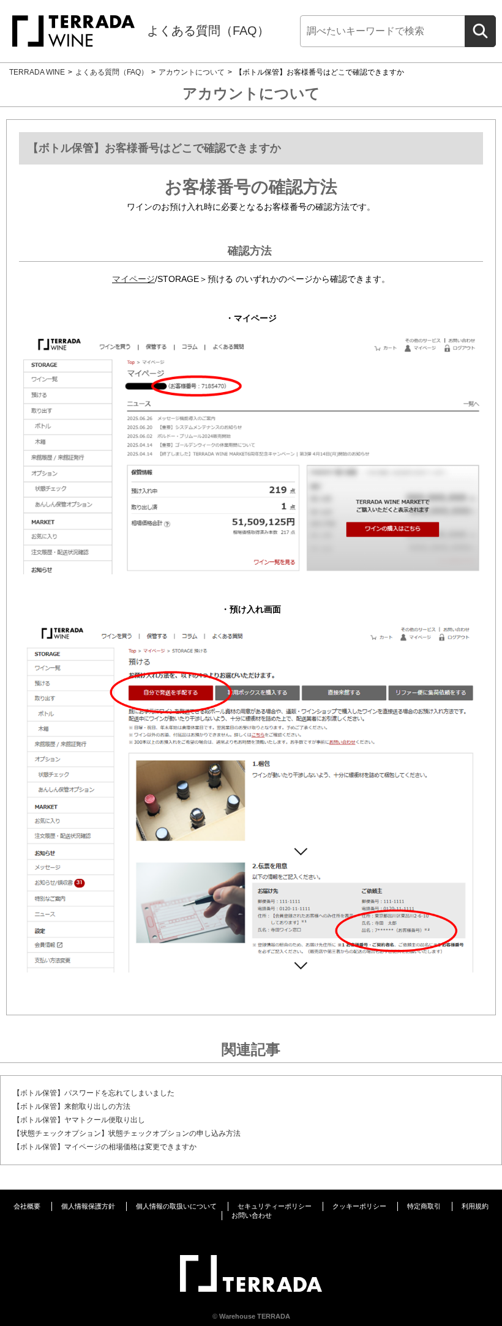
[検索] (480, 31)
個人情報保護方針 (88, 1206)
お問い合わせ (251, 1215)
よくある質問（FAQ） (208, 30)
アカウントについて (192, 72)
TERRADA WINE (37, 72)
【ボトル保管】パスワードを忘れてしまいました (93, 1093)
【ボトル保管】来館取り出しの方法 (71, 1106)
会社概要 (26, 1206)
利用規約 (475, 1206)
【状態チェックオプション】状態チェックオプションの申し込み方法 (127, 1133)
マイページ (133, 279)
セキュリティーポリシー (275, 1206)
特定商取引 (424, 1206)
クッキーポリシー (359, 1206)
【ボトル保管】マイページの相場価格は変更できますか (105, 1147)
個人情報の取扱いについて (176, 1206)
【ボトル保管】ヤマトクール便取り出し (79, 1120)
